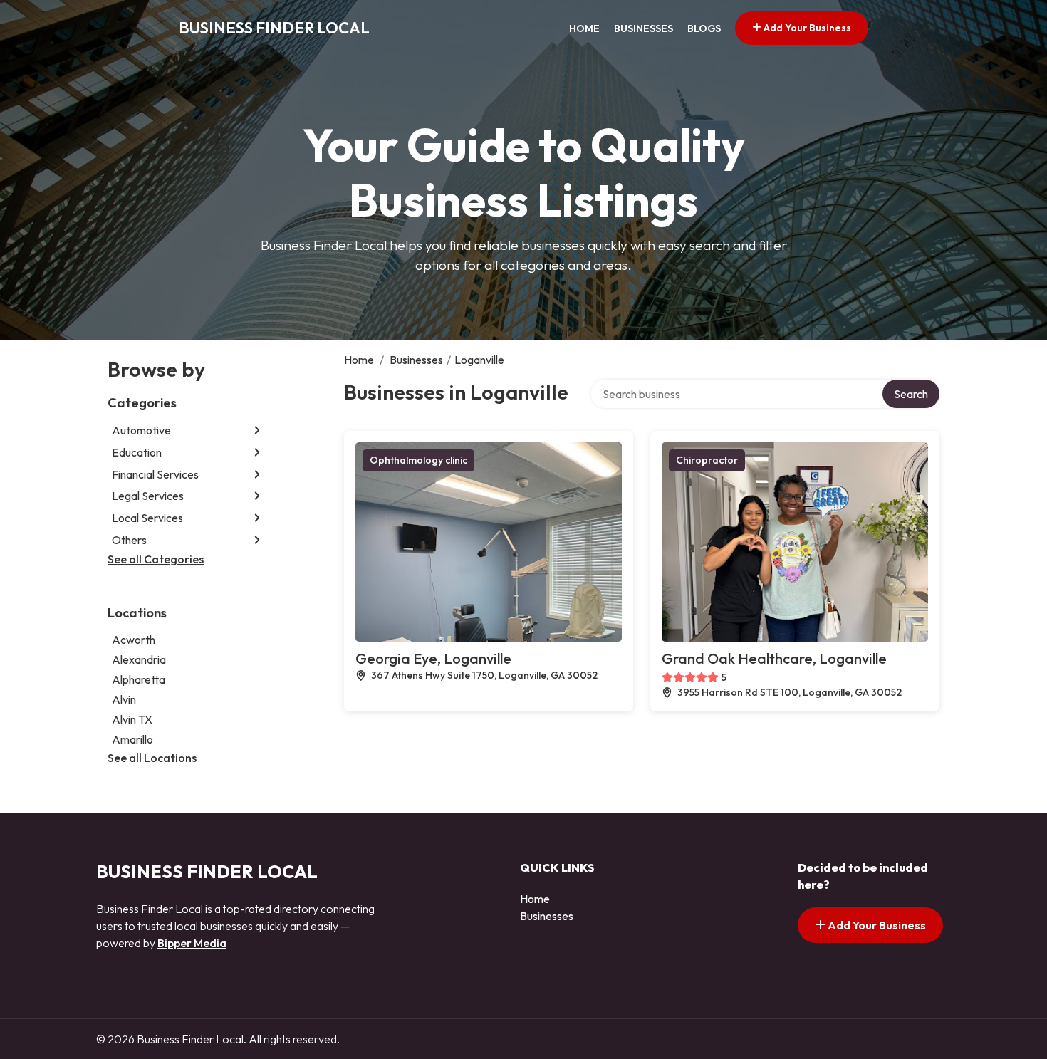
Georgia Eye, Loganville (433, 658)
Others (129, 540)
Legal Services (148, 496)
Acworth (133, 639)
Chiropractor (707, 460)
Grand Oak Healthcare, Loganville (774, 658)
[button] (257, 430)
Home (584, 28)
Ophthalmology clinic (418, 460)
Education (137, 452)
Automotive (141, 430)
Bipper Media (191, 943)
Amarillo (132, 739)
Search (911, 394)
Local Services (147, 518)
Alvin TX (132, 719)
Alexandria (139, 659)
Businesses (643, 28)
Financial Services (155, 474)
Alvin (124, 699)
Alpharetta (138, 679)
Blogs (704, 28)
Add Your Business (806, 27)
